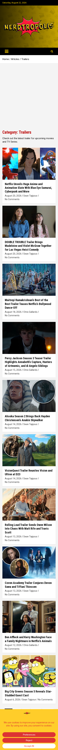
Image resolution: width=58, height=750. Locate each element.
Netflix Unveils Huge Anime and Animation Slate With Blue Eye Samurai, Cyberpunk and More (28, 187)
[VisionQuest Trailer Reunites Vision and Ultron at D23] (29, 450)
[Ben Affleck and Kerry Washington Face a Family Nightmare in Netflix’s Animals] (29, 617)
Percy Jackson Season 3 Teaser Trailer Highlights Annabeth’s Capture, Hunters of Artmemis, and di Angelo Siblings (28, 361)
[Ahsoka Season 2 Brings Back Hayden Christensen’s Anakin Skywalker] (29, 396)
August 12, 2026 (13, 645)
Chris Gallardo (30, 312)
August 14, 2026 (13, 424)
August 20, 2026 (13, 195)
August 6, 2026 (12, 699)
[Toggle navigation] (6, 51)
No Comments (12, 199)
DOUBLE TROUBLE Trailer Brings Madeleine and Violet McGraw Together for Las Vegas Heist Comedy (28, 245)
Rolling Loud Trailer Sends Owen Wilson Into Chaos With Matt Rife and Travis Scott (28, 528)
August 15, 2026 (13, 370)
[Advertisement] (29, 94)
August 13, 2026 (13, 536)
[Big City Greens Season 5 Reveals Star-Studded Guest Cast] (29, 671)
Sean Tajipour (30, 195)
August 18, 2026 (13, 312)
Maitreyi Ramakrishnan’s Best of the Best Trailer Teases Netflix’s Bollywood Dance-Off (28, 303)
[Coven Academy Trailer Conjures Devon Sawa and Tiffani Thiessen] (29, 563)
